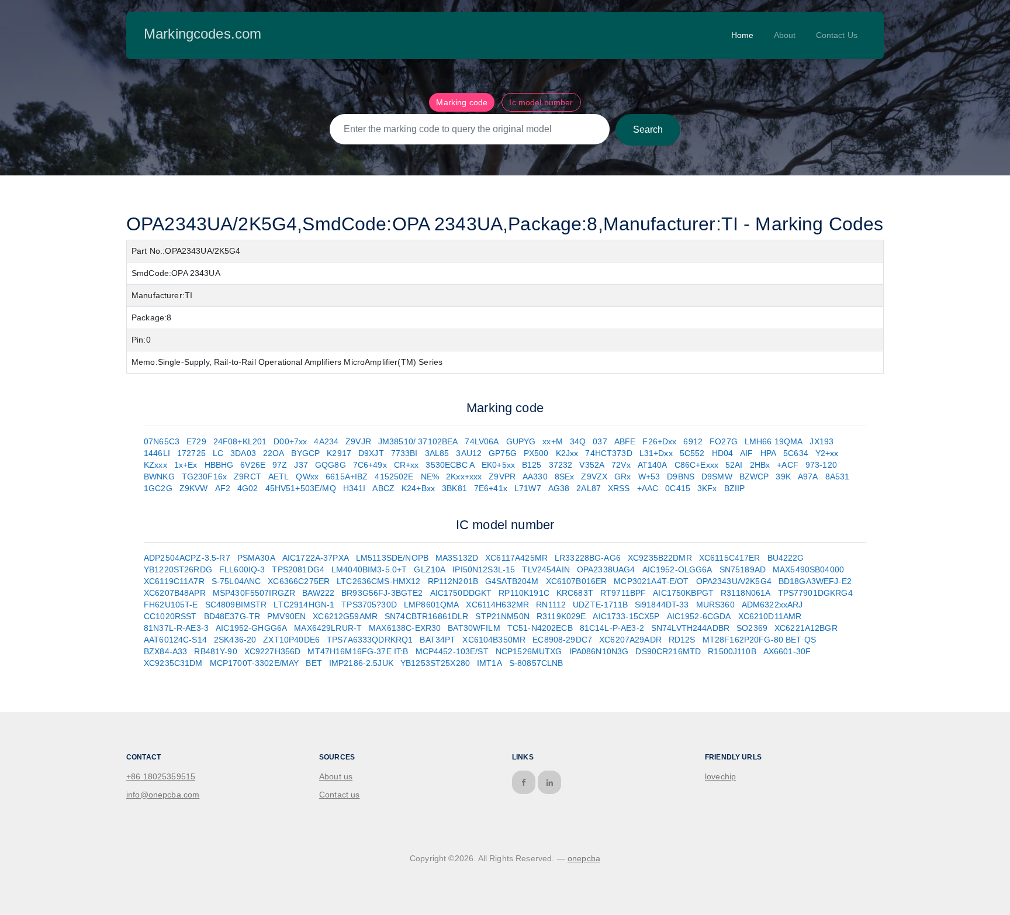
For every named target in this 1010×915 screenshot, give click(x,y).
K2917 (339, 453)
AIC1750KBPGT (683, 593)
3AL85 (437, 453)
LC (218, 453)
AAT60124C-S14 (175, 639)
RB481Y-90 (215, 651)
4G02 (247, 488)
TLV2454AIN (546, 569)
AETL (278, 476)
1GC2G (158, 488)
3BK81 (454, 488)
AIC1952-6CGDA (699, 616)
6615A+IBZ (347, 476)
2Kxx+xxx (464, 476)
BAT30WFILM (474, 628)
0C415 (677, 488)
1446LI (157, 453)
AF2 (222, 488)
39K (783, 476)
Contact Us (837, 35)
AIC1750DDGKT (461, 593)
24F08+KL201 (240, 441)
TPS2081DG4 (298, 569)
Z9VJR (358, 441)
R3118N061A (746, 593)
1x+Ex (186, 464)
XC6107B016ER (576, 581)
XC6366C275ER (299, 581)
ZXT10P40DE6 (291, 639)
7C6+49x (370, 464)
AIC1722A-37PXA (315, 557)
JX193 (821, 441)
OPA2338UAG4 (606, 569)
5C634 (795, 453)
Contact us (339, 794)
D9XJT (371, 453)
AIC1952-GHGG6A (251, 628)
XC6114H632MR (497, 604)
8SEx (565, 476)
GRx (622, 476)
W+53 (649, 476)
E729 (196, 441)
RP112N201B (453, 581)
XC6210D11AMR (770, 616)
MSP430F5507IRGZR (254, 593)
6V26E (252, 464)
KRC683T (574, 593)
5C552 (692, 453)
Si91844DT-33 (662, 604)
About (785, 35)
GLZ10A (429, 569)
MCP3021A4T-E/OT (651, 581)
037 (600, 441)
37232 (561, 464)
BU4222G (785, 557)
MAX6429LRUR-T (328, 628)
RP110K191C (524, 593)
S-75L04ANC (236, 581)
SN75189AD (743, 569)
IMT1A (489, 663)
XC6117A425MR (516, 557)
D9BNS (680, 476)
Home (742, 35)
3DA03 (243, 453)
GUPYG (521, 441)
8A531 (837, 476)
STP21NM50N (502, 616)
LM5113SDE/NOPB (392, 557)
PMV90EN (286, 616)
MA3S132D (456, 557)
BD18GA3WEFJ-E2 (815, 581)
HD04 (723, 453)
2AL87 (588, 488)
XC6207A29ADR (630, 639)
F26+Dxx (659, 441)
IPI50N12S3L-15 (483, 569)
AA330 (535, 476)
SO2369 (751, 628)
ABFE (625, 441)
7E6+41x (490, 488)
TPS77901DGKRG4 (815, 593)
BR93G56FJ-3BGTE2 (382, 593)
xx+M (552, 441)
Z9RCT (247, 476)
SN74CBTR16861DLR (426, 616)
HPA (768, 453)
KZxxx (155, 464)
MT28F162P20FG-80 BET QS (759, 639)
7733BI (404, 453)
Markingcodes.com (202, 34)
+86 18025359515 (160, 776)
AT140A (652, 464)
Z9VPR (502, 476)
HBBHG (219, 464)
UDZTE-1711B (600, 604)
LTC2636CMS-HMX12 (378, 581)
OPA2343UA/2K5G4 (734, 581)
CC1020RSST (170, 616)
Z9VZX (594, 476)
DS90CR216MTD (668, 651)
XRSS (619, 488)
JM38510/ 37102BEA (418, 441)
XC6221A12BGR (806, 628)
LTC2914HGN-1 (304, 604)
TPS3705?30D (369, 604)
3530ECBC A (450, 464)
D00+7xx (290, 441)
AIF (746, 453)
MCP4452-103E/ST (452, 651)
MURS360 (715, 604)
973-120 (821, 464)
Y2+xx (827, 453)
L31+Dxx (656, 453)
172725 (191, 453)
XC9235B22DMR (660, 557)
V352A (591, 464)
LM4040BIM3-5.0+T (369, 569)
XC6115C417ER (729, 557)
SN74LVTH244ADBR (690, 628)
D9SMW (716, 476)
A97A (808, 476)
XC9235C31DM (173, 663)
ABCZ (383, 488)
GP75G (503, 453)
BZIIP (734, 488)
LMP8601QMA (431, 604)
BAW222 (318, 593)
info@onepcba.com (162, 794)
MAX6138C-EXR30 (405, 628)
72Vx (621, 464)
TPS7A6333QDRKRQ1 (370, 639)
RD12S (682, 639)
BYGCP (305, 453)
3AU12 (469, 453)
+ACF (787, 464)
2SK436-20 (235, 639)
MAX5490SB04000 (808, 569)
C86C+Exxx (696, 464)
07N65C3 (161, 441)
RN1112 (551, 604)
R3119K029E (561, 616)
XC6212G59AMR (345, 616)
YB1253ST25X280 (435, 663)
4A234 (326, 441)
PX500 (536, 453)
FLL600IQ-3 (242, 569)
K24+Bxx (418, 488)
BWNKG (159, 476)
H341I (354, 488)
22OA (274, 453)
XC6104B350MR (493, 639)
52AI (734, 464)
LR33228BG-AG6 (588, 557)
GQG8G (330, 464)
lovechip (720, 776)
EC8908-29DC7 (562, 639)
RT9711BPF (623, 593)
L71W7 (527, 488)
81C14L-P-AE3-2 (612, 628)
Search (648, 129)
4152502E (394, 476)
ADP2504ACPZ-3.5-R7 (187, 557)
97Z (279, 464)
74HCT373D (608, 453)
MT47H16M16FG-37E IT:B (357, 651)
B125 (532, 464)
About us (335, 776)
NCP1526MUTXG (529, 651)
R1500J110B (732, 651)
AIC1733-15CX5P (626, 616)
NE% (430, 476)
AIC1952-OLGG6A (677, 569)
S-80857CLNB (536, 663)
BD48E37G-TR (232, 616)
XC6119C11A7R (174, 581)
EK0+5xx (498, 464)
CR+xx (406, 464)
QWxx (307, 476)
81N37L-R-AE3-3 (176, 628)
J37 (300, 464)
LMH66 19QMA (774, 441)
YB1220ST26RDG (178, 569)
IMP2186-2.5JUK (361, 663)
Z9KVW (193, 488)
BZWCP (754, 476)
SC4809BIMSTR (236, 604)
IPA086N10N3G (599, 651)
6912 (693, 441)
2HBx (760, 464)
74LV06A (482, 441)
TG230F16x (204, 476)
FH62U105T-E (171, 604)
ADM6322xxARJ (772, 604)
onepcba (584, 858)
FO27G (724, 441)
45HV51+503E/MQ (300, 488)
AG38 (559, 488)
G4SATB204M (512, 581)
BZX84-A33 (165, 651)
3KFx (707, 488)
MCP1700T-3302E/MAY (254, 663)
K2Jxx (567, 453)
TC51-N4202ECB (540, 628)
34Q (578, 441)
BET (313, 663)
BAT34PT (437, 639)
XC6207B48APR (175, 593)
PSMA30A (256, 557)
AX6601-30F (787, 651)
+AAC (648, 488)
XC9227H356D (272, 651)
